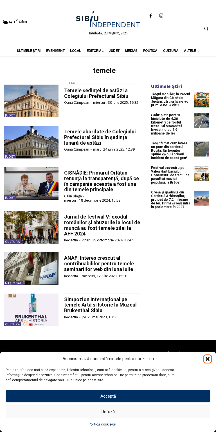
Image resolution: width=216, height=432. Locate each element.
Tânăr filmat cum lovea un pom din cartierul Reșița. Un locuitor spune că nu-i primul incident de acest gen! (169, 150)
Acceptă (108, 396)
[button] (207, 359)
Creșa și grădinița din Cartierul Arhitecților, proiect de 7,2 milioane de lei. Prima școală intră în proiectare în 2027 (170, 199)
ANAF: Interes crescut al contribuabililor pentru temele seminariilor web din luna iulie (99, 263)
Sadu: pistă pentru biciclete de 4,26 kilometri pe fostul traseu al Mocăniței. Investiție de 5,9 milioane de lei (167, 124)
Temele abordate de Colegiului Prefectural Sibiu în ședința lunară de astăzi (100, 137)
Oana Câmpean (76, 102)
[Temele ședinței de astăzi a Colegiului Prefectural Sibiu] (31, 101)
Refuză (108, 411)
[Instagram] (161, 16)
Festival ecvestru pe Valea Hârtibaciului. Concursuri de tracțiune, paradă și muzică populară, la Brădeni (170, 175)
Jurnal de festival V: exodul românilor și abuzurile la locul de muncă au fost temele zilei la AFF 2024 (102, 225)
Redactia (71, 240)
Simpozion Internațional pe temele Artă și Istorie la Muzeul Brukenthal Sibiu (100, 305)
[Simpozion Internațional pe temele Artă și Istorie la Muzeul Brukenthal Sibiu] (31, 310)
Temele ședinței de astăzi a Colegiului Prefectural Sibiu (96, 93)
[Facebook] (150, 16)
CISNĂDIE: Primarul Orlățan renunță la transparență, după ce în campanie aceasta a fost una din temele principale (101, 181)
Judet (10, 115)
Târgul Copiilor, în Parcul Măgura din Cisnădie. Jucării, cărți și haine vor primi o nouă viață (170, 99)
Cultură (12, 242)
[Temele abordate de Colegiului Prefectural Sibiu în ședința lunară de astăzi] (31, 142)
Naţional (13, 283)
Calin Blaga (73, 196)
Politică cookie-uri (102, 424)
